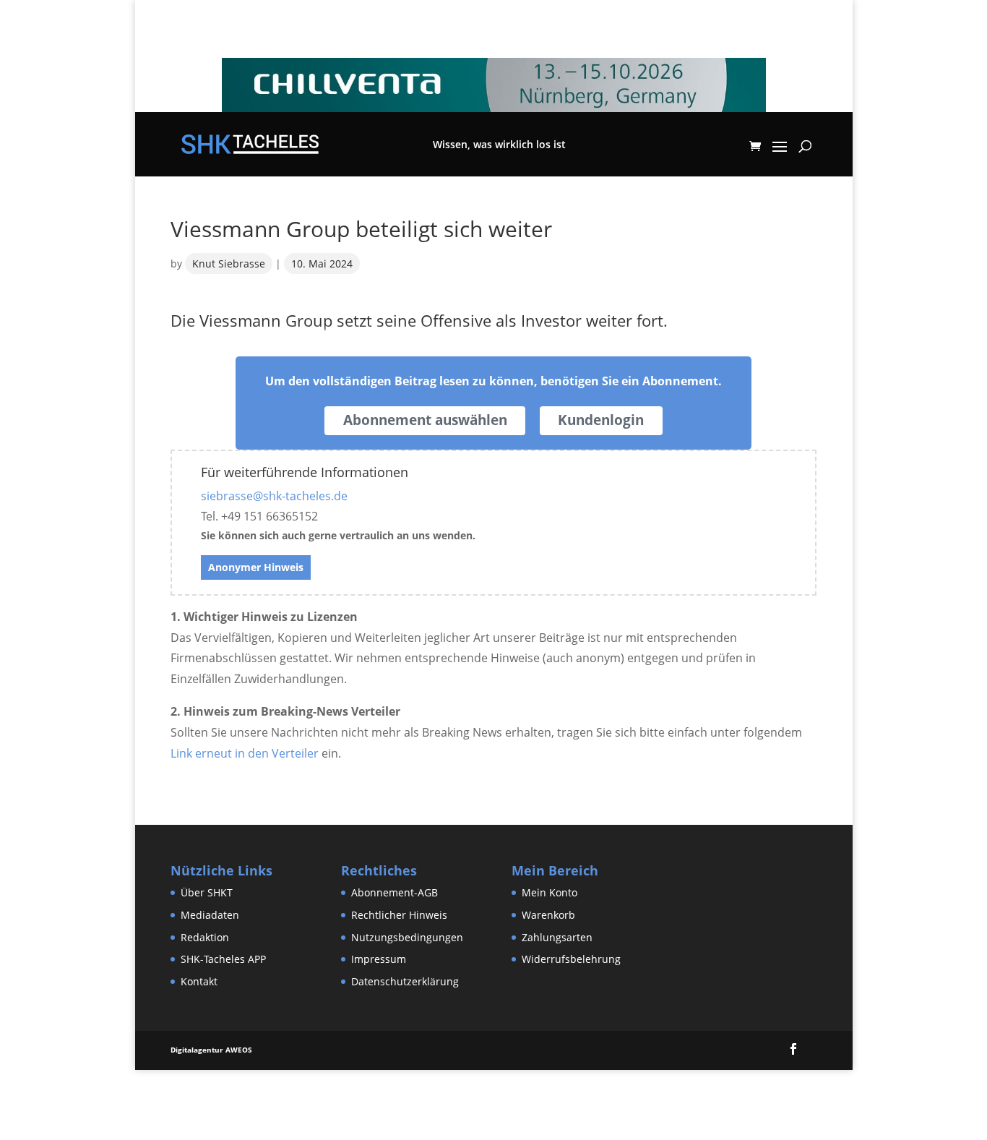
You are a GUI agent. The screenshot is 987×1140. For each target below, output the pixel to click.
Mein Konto (549, 892)
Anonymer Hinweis (255, 567)
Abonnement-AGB (394, 892)
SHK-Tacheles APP (223, 959)
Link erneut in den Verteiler (245, 753)
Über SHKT (207, 892)
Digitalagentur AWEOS (211, 1050)
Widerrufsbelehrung (571, 959)
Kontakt (199, 981)
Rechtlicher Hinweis (399, 915)
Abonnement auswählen (425, 420)
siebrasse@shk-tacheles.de (274, 496)
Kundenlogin (601, 420)
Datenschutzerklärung (405, 981)
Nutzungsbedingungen (407, 937)
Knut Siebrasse (228, 263)
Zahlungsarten (557, 937)
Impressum (378, 959)
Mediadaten (210, 915)
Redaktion (205, 937)
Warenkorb (548, 915)
